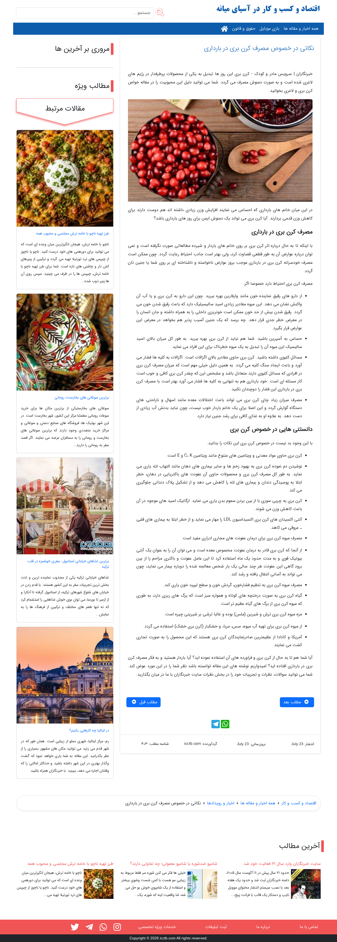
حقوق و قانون (243, 28)
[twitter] (75, 928)
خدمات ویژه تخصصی (157, 927)
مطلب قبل (147, 702)
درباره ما (263, 927)
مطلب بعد (292, 702)
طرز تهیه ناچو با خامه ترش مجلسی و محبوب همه (72, 233)
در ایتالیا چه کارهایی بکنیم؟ (89, 730)
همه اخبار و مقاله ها (301, 28)
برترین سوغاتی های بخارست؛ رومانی (81, 397)
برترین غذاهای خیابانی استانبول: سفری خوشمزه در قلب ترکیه (68, 564)
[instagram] (117, 928)
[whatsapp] (103, 928)
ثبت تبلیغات (216, 927)
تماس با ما (309, 927)
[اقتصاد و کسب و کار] (268, 9)
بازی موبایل (269, 28)
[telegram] (89, 928)
